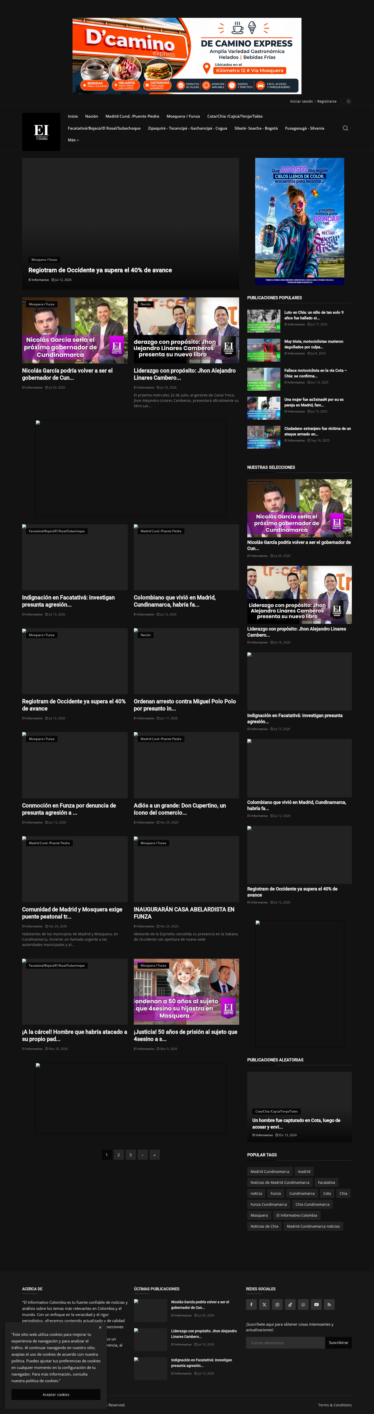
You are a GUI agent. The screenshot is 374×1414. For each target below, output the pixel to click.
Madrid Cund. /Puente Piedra (132, 116)
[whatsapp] (303, 1304)
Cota (327, 1193)
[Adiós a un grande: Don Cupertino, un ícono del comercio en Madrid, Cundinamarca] (186, 765)
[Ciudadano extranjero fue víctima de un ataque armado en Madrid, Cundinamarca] (263, 437)
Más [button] (72, 139)
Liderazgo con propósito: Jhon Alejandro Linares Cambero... (185, 374)
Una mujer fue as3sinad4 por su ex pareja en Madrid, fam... (314, 402)
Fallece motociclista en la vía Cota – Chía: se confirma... (315, 373)
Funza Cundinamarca (269, 1204)
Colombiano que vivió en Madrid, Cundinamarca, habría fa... (175, 601)
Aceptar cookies (56, 1394)
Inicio (73, 116)
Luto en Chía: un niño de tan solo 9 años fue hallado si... (314, 315)
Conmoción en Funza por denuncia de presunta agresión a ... (69, 809)
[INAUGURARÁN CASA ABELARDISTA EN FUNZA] (186, 869)
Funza (276, 1193)
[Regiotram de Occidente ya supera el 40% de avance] (75, 661)
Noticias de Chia (264, 1226)
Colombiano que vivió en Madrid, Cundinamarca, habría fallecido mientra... (130, 270)
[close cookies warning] (100, 1327)
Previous (34, 223)
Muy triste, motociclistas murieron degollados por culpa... (313, 344)
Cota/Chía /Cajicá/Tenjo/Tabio (235, 116)
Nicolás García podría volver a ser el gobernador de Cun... (67, 374)
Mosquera (259, 1215)
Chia (343, 1193)
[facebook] (251, 1304)
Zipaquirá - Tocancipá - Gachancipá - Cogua (187, 128)
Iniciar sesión (301, 101)
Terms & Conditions (335, 1405)
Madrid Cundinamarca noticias (313, 1226)
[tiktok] (290, 1304)
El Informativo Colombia (297, 1215)
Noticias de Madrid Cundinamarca (280, 1182)
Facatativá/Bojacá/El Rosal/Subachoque (104, 128)
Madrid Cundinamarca (270, 1171)
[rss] (329, 1304)
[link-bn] (130, 468)
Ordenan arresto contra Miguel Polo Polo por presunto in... (185, 705)
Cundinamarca (302, 1193)
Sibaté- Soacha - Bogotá (256, 128)
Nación (91, 116)
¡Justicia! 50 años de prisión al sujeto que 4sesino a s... (185, 1035)
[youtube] (316, 1304)
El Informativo (38, 280)
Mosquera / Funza (183, 116)
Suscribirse (338, 1342)
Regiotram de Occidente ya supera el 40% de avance (74, 705)
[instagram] (277, 1304)
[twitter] (264, 1304)
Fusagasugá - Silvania (304, 128)
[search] (345, 128)
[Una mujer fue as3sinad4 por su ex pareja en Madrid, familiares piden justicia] (263, 408)
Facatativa (326, 1182)
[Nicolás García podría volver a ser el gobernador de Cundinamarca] (75, 330)
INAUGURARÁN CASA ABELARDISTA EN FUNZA (184, 913)
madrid (304, 1171)
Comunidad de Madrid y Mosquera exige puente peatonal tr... (72, 913)
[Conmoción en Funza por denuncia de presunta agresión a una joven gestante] (75, 765)
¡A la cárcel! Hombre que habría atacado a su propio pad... (74, 1035)
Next (227, 223)
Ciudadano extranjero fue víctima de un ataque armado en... (317, 431)
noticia (256, 1193)
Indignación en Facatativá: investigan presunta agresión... (68, 601)
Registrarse (327, 101)
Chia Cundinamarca (312, 1204)
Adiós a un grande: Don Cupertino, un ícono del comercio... (180, 809)
